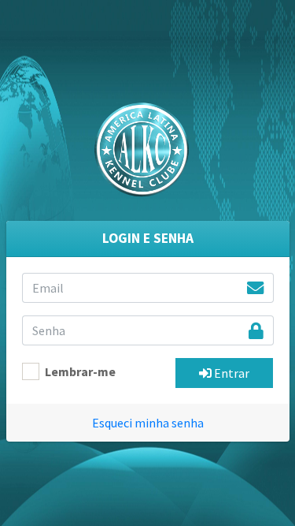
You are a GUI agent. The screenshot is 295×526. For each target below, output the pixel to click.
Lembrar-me (80, 371)
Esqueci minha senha (148, 423)
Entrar (230, 373)
